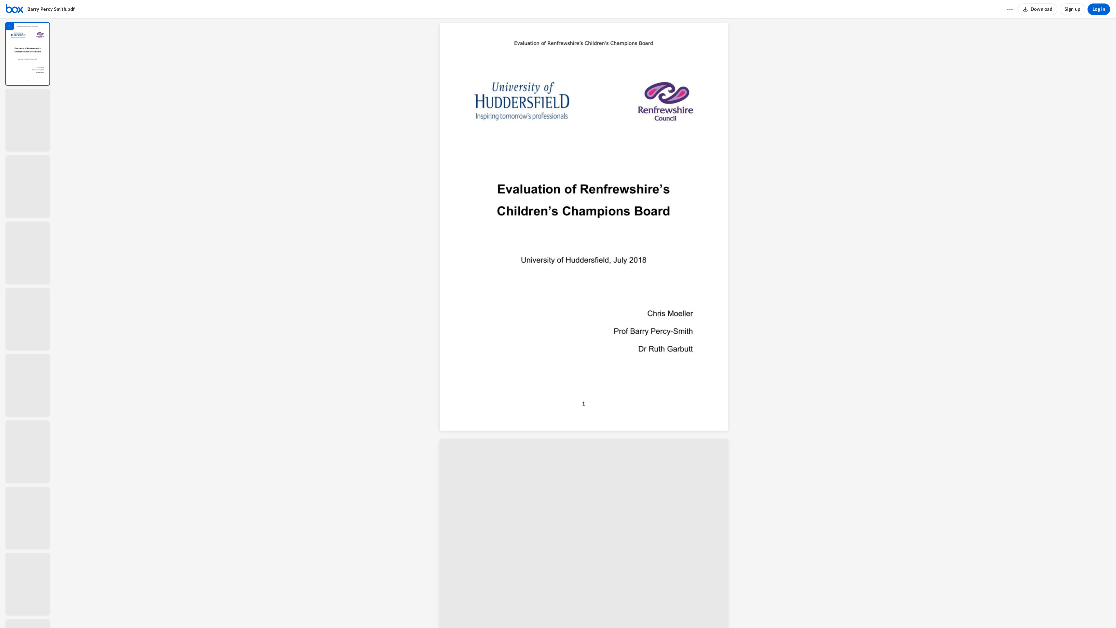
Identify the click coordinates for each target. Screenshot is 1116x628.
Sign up (1072, 9)
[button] (27, 54)
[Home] (14, 9)
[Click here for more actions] (1010, 9)
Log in (1098, 9)
